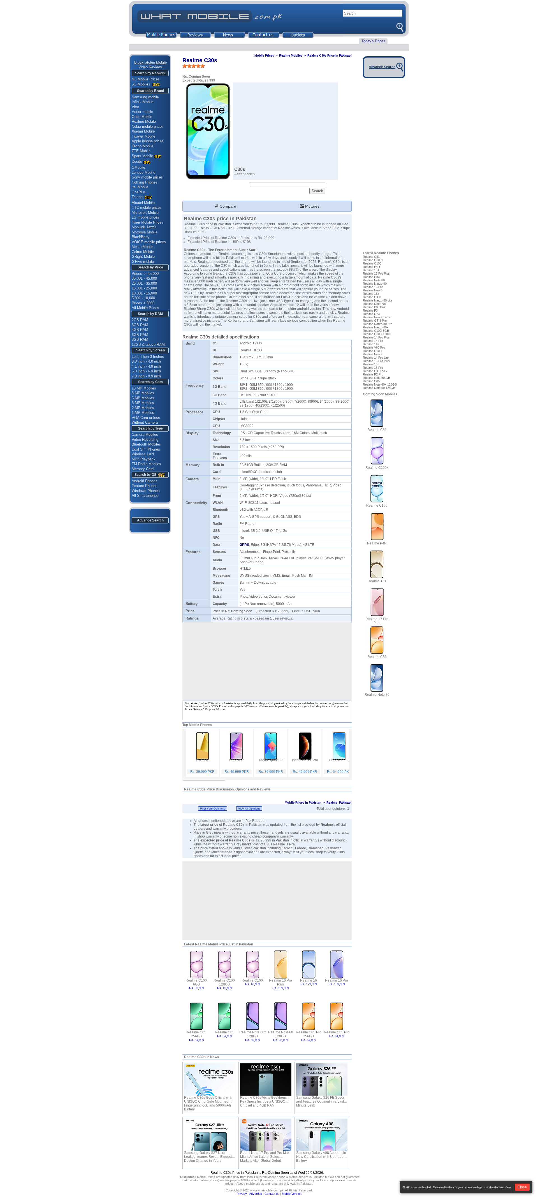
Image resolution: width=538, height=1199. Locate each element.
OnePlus (139, 192)
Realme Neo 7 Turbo (377, 317)
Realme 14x (371, 344)
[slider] (193, 66)
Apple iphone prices (148, 141)
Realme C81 (371, 256)
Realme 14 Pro (373, 340)
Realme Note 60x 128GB (252, 1034)
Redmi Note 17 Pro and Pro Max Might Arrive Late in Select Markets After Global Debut (264, 1155)
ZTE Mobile (141, 151)
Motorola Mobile (144, 232)
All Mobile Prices (145, 308)
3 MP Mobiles (143, 403)
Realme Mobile (144, 121)
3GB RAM (140, 325)
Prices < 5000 (143, 303)
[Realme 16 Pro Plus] (280, 964)
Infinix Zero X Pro (305, 760)
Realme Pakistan (339, 802)
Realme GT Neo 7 (375, 371)
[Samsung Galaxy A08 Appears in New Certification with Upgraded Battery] (321, 1135)
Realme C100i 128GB (225, 982)
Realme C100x (373, 260)
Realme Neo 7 (372, 354)
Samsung (256, 321)
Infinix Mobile (142, 102)
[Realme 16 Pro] (336, 964)
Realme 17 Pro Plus (376, 273)
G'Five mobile (143, 261)
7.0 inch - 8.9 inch (146, 376)
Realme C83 (371, 277)
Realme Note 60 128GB (280, 1034)
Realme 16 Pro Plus (280, 982)
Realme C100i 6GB (196, 982)
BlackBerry (141, 237)
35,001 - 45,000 (144, 278)
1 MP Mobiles (143, 413)
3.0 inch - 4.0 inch (146, 361)
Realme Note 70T (375, 303)
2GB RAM (140, 320)
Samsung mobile (145, 97)
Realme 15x (371, 293)
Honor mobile (142, 112)
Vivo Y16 (202, 760)
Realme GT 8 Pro (375, 320)
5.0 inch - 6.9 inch (146, 371)
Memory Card (143, 469)
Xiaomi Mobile (143, 131)
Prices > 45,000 (145, 274)
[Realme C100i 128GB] (224, 964)
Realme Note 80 (374, 280)
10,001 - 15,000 (144, 293)
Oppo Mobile (142, 117)
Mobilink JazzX (144, 227)
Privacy (241, 1193)
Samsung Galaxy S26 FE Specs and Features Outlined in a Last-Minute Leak (320, 1099)
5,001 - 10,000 (143, 298)
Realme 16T (371, 270)
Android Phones (144, 481)
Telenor (137, 197)
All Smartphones (145, 495)
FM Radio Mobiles (146, 464)
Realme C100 (372, 263)
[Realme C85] (224, 1015)
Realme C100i (253, 980)
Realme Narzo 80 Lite (377, 300)
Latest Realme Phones (381, 253)
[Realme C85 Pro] (336, 1015)
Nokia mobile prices (148, 126)
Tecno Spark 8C (271, 760)
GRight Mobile (143, 256)
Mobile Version (292, 1193)
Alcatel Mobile (143, 203)
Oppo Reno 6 (339, 760)
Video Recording (145, 439)
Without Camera (145, 422)
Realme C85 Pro (336, 1032)
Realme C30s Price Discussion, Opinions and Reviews (227, 789)
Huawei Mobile (143, 136)
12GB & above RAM (148, 344)
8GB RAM (140, 339)
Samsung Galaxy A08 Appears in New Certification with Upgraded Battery (321, 1155)
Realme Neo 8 (372, 290)
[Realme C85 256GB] (196, 1015)
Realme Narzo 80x (375, 327)
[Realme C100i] (252, 964)
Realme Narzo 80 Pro (377, 324)
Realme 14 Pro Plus (376, 337)
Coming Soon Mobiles (380, 394)
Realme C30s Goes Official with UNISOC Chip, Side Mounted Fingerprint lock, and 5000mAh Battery (208, 1099)
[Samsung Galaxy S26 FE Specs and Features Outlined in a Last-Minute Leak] (321, 1079)
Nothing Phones (144, 182)
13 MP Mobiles (144, 388)
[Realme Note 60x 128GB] (252, 1015)
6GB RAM (140, 335)
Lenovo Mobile (143, 172)
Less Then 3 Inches (148, 356)
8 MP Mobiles (143, 393)
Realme (327, 825)
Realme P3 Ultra (374, 307)
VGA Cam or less (146, 418)
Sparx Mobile (142, 156)
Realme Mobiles (290, 55)
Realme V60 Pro (374, 347)
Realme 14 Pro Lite (376, 357)
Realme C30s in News (201, 1057)
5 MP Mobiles (143, 398)
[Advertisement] (267, 900)
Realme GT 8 (372, 297)
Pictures (311, 206)
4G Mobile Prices (146, 79)
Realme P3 (370, 310)
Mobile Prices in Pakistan (303, 802)
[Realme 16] (308, 964)
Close (522, 1187)
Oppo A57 (236, 760)
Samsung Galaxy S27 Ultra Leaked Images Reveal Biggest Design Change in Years (208, 1155)
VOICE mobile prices (149, 242)
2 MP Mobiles (143, 408)
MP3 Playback (144, 459)
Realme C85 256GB (196, 1034)
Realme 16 (308, 980)
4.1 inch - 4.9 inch (146, 366)
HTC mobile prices (147, 207)
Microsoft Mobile (145, 212)
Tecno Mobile (142, 146)
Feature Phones (144, 486)
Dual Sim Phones (146, 449)
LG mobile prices (145, 217)
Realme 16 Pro (336, 980)
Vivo (135, 107)
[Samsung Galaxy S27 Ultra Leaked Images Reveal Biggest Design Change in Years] (209, 1135)
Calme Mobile (143, 252)
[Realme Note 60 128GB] (280, 1015)
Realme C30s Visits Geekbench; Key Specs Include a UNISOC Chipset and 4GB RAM (264, 1099)
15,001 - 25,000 (144, 288)
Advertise (255, 1193)
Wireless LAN (143, 454)
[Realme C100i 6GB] (196, 964)
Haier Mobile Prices (147, 222)
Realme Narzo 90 (375, 283)
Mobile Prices (264, 55)
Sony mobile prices (147, 177)
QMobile (138, 167)
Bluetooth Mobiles (146, 444)
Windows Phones (146, 491)
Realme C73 (371, 314)
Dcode (137, 161)
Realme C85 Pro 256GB (308, 1034)
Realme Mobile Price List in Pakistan (224, 944)
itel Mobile (140, 187)
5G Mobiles (141, 84)
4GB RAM (140, 330)
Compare (227, 206)
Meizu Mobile (142, 247)
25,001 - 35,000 (144, 283)
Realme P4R (371, 266)
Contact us (272, 1193)
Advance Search (150, 520)
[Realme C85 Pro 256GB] (308, 1015)
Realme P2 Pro (373, 374)
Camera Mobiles (145, 434)
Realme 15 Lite (373, 287)
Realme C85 (224, 1032)
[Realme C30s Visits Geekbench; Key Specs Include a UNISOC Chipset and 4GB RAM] (265, 1079)
